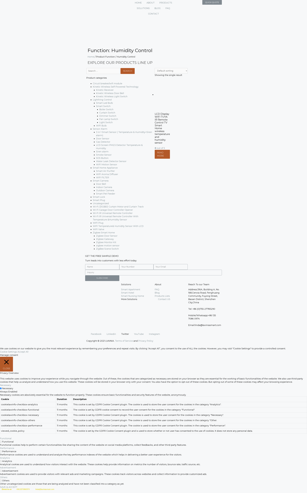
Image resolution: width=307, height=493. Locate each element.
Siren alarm (102, 151)
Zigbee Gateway (105, 239)
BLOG (157, 8)
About (158, 284)
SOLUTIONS (143, 8)
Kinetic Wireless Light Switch (111, 96)
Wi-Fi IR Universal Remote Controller (113, 213)
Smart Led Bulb (104, 103)
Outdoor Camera (105, 190)
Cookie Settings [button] (8, 352)
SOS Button (102, 158)
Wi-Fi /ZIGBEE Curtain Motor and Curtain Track (118, 206)
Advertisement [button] (8, 467)
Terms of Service (124, 341)
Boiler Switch (106, 109)
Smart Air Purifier (105, 171)
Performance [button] (7, 448)
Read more (160, 154)
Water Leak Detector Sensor (111, 161)
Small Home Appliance (105, 167)
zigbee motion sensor (107, 245)
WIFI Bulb (101, 125)
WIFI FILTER (102, 177)
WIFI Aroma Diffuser (107, 174)
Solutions (126, 284)
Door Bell (101, 184)
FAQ (167, 8)
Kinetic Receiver (105, 90)
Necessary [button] (5, 385)
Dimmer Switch (107, 116)
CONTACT (153, 13)
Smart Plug (99, 200)
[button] (212, 2)
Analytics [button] (5, 458)
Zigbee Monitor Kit (106, 242)
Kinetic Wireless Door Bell (110, 93)
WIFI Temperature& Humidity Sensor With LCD (118, 226)
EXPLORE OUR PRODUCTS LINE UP (120, 62)
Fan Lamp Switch (108, 119)
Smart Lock (99, 197)
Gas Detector (103, 142)
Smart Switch (103, 106)
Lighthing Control (102, 99)
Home (91, 56)
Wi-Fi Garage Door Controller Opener (113, 210)
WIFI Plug (98, 223)
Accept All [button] (23, 352)
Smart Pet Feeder (105, 193)
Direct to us (7, 489)
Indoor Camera (104, 187)
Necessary (7, 388)
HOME (138, 2)
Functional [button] (6, 438)
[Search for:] (103, 71)
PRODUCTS (165, 2)
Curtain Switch (107, 112)
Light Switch (106, 122)
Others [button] (3, 477)
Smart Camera (101, 180)
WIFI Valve (98, 229)
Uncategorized (101, 203)
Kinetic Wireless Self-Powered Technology (116, 86)
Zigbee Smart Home (104, 232)
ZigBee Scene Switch (107, 249)
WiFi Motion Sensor (106, 164)
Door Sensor (102, 138)
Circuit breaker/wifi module (107, 83)
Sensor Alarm (100, 129)
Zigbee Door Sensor (106, 236)
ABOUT (151, 2)
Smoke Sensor (104, 155)
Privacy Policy (145, 341)
